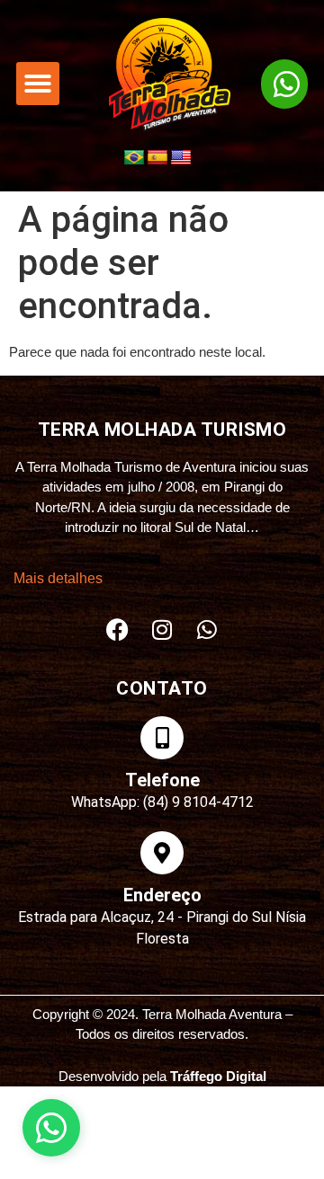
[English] (181, 158)
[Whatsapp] (207, 629)
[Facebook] (117, 629)
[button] (37, 83)
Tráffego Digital (218, 1076)
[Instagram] (162, 629)
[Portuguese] (134, 158)
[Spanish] (157, 158)
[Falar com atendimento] (51, 1128)
